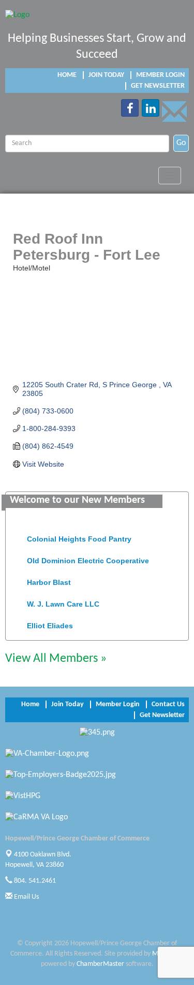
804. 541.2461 (34, 881)
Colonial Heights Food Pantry (79, 537)
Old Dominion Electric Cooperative (88, 558)
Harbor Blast (49, 580)
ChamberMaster (100, 964)
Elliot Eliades (50, 623)
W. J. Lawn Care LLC (63, 602)
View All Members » (56, 659)
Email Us (25, 897)
